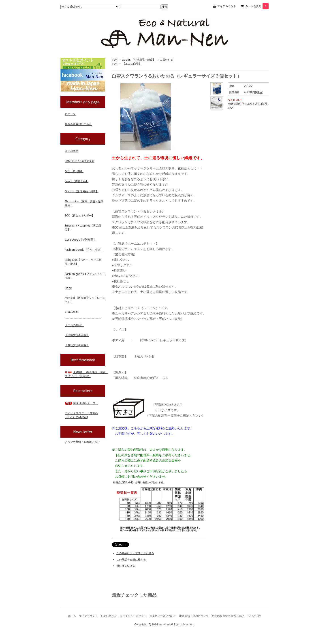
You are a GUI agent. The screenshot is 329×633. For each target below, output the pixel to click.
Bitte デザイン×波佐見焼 (79, 161)
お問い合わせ (109, 616)
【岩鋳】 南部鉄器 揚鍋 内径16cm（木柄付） (86, 374)
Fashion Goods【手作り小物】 (84, 250)
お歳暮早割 (71, 312)
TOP (114, 60)
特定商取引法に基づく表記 (228, 616)
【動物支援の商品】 (77, 345)
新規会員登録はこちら (78, 124)
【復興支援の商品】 (77, 335)
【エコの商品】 (131, 64)
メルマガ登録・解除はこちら (82, 442)
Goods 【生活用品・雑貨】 (138, 60)
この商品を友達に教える (131, 559)
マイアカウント (226, 6)
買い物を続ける (125, 566)
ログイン (70, 114)
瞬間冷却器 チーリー (85, 403)
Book (68, 288)
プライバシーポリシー (133, 616)
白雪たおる (166, 60)
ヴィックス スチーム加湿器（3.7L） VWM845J (81, 415)
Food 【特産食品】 (76, 181)
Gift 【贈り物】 (74, 171)
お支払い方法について (163, 616)
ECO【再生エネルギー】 (79, 215)
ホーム (72, 616)
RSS (249, 616)
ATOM (257, 616)
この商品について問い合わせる (135, 553)
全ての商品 (71, 151)
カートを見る (255, 6)
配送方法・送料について (194, 616)
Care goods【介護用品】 (80, 240)
